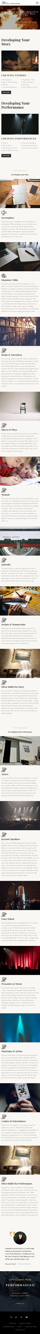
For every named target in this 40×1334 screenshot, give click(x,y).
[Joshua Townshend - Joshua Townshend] (10, 2)
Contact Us (20, 1303)
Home (19, 18)
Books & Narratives (10, 82)
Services (12, 1323)
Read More (6, 92)
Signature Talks (28, 80)
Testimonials (8, 1327)
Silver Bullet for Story (31, 87)
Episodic (26, 85)
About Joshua (25, 1323)
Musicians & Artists (10, 148)
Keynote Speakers (29, 143)
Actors (5, 143)
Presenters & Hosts (30, 145)
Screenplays (7, 80)
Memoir (5, 85)
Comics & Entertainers (31, 148)
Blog (20, 1327)
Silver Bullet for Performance (11, 150)
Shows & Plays (28, 82)
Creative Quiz (31, 1327)
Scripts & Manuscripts (11, 87)
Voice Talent (7, 145)
